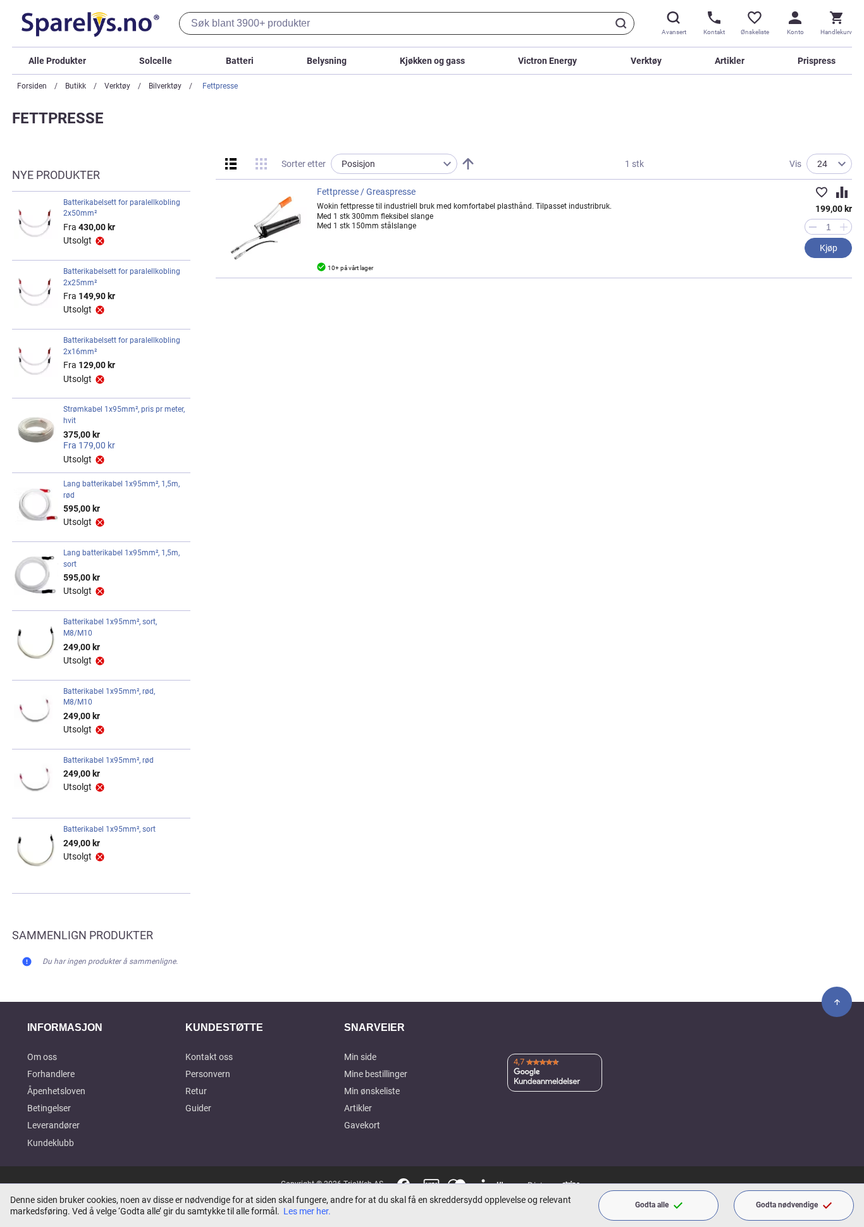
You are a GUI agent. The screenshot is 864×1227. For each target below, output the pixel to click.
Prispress (817, 61)
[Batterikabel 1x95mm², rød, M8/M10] (36, 713)
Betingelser (49, 1108)
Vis (795, 164)
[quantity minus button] (812, 227)
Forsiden (32, 86)
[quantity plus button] (844, 227)
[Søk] (623, 23)
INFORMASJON (64, 1027)
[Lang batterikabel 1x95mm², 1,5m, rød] (36, 506)
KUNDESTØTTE (224, 1027)
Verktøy (646, 61)
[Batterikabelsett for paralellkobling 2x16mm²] (36, 362)
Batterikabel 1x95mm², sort (109, 829)
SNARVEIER (374, 1027)
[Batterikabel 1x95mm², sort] (36, 851)
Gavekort (362, 1125)
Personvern (207, 1074)
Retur (196, 1091)
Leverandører (53, 1125)
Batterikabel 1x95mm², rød (108, 760)
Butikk (75, 86)
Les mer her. (307, 1211)
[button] (822, 192)
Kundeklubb (50, 1143)
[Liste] (231, 164)
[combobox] (406, 23)
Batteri (240, 61)
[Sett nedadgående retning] (468, 164)
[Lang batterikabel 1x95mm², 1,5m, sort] (36, 575)
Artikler (729, 61)
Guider (198, 1108)
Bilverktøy (165, 86)
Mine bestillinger (375, 1074)
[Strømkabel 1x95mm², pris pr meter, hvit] (36, 434)
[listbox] (394, 164)
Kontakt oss (209, 1057)
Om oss (42, 1057)
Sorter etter (303, 164)
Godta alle (652, 1204)
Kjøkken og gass (432, 61)
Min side (360, 1057)
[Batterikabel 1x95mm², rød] (36, 782)
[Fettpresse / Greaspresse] (266, 227)
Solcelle (155, 61)
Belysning (327, 61)
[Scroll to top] (837, 1002)
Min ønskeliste (372, 1091)
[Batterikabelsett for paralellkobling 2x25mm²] (36, 293)
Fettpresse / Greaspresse (366, 192)
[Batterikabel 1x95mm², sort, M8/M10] (36, 644)
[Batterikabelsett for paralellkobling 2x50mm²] (36, 224)
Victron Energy (547, 61)
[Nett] (261, 164)
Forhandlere (51, 1074)
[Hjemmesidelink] (88, 23)
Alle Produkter (57, 61)
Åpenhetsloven (56, 1091)
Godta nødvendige (787, 1204)
